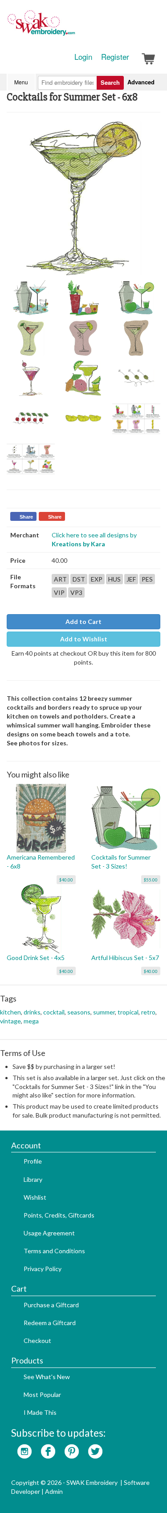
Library (33, 1179)
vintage (10, 1021)
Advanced (141, 82)
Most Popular (42, 1394)
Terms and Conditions (54, 1251)
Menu (21, 82)
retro (148, 1012)
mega (31, 1021)
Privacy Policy (42, 1268)
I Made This (40, 1412)
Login (83, 56)
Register (115, 56)
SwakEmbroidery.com (73, 27)
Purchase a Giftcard (51, 1305)
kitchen (10, 1012)
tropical (128, 1012)
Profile (33, 1161)
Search (110, 82)
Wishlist (35, 1197)
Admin (54, 1491)
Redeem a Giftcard (50, 1322)
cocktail (54, 1012)
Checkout (37, 1340)
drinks (32, 1012)
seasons (78, 1012)
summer (104, 1012)
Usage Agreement (49, 1233)
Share (26, 517)
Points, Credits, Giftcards (59, 1215)
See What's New (47, 1376)
